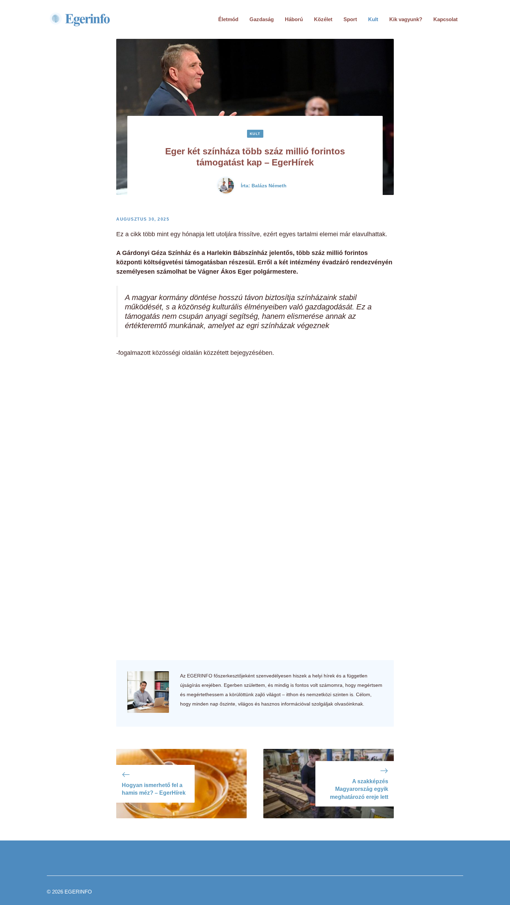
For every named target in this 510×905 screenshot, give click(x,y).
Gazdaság (261, 19)
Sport (350, 19)
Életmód (228, 19)
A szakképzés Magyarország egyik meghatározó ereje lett (359, 789)
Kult (373, 19)
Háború (294, 19)
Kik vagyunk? (405, 19)
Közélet (323, 19)
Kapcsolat (445, 19)
